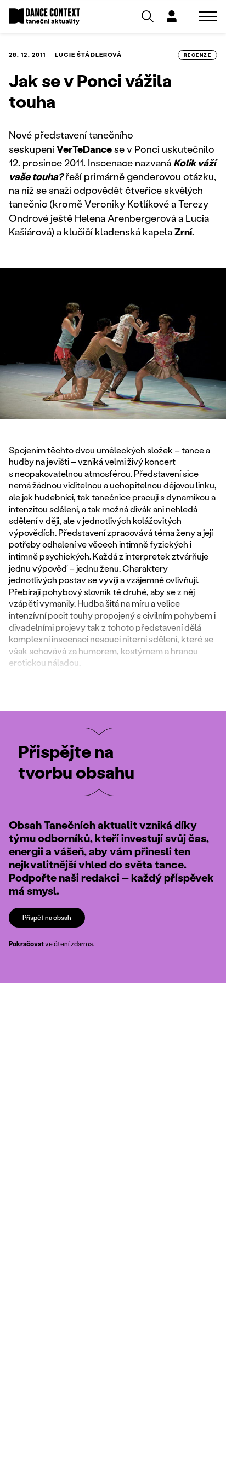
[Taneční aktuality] (44, 16)
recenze (197, 55)
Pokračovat (26, 944)
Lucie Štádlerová (88, 55)
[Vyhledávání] (147, 16)
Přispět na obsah (46, 917)
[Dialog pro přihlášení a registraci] (172, 16)
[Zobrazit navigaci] (208, 16)
